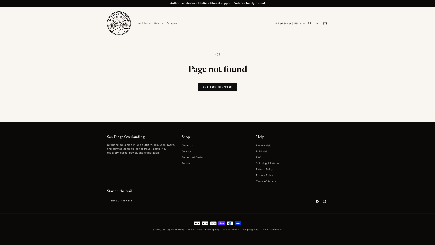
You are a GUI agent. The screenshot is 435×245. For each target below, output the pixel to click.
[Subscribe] (164, 201)
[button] (144, 23)
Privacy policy (212, 229)
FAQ (258, 157)
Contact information (272, 229)
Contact (186, 151)
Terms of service (231, 229)
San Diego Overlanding (173, 229)
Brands (186, 163)
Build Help (262, 151)
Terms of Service (266, 181)
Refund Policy (264, 169)
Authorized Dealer (192, 157)
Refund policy (195, 229)
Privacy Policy (264, 175)
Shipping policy (251, 229)
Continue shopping (217, 86)
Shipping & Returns (267, 163)
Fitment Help (263, 145)
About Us (187, 145)
